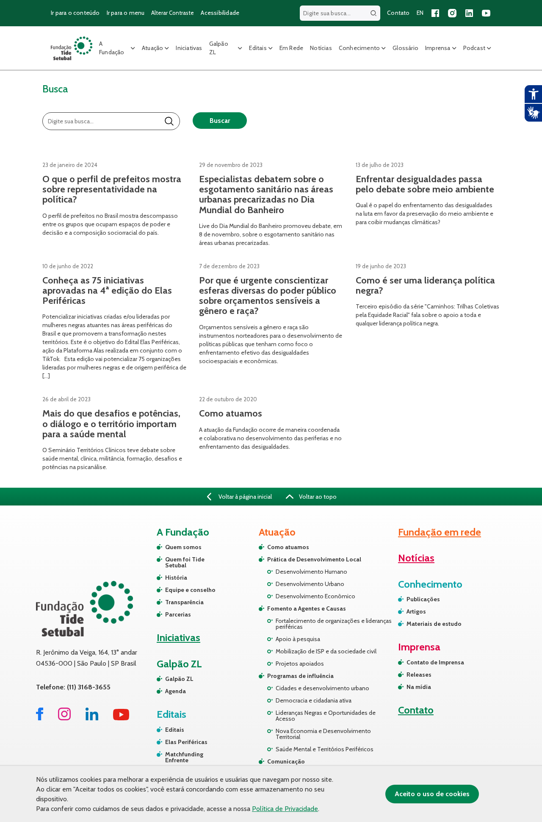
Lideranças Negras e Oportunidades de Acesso (326, 716)
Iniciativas (189, 48)
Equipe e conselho (190, 590)
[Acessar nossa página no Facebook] (435, 13)
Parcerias (178, 614)
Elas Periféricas (186, 742)
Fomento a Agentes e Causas (306, 608)
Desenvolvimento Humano (311, 572)
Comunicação (286, 761)
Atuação (152, 48)
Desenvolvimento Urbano (310, 584)
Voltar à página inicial (244, 497)
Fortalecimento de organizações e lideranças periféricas (334, 624)
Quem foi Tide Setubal (185, 562)
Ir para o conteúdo (75, 13)
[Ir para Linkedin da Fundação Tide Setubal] (92, 718)
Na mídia (418, 687)
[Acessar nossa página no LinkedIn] (469, 13)
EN (420, 13)
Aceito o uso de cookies (432, 794)
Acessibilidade (220, 13)
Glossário (405, 48)
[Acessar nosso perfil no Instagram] (452, 13)
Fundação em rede (439, 532)
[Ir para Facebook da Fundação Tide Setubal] (39, 718)
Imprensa (438, 48)
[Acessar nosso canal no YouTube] (486, 13)
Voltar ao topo (317, 497)
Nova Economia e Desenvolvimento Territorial (323, 734)
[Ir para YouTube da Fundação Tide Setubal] (121, 718)
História (176, 577)
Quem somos (183, 547)
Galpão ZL (218, 48)
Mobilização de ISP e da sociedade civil (326, 651)
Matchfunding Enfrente (184, 757)
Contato (398, 13)
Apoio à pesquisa (298, 639)
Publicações (423, 599)
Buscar (220, 121)
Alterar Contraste (172, 12)
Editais (257, 48)
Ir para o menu (126, 13)
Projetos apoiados (300, 663)
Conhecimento (359, 48)
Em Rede (291, 48)
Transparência (184, 602)
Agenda (175, 691)
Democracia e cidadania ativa (313, 700)
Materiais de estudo (434, 624)
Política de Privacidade (285, 809)
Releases (418, 675)
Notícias (321, 48)
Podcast (474, 48)
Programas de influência (300, 676)
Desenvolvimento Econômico (315, 596)
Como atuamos (288, 547)
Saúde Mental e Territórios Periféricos (324, 749)
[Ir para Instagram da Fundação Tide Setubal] (64, 718)
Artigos (416, 611)
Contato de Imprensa (435, 662)
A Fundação (111, 48)
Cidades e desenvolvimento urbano (322, 688)
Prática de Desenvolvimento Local (314, 559)
